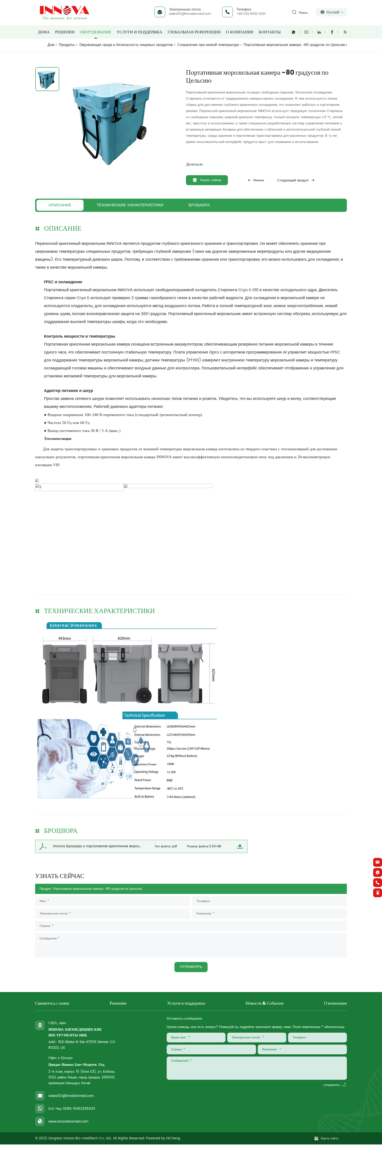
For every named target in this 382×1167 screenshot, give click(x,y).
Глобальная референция (194, 32)
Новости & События (264, 1003)
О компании (239, 32)
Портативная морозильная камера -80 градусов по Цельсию (294, 45)
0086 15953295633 (79, 1108)
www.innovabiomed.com (68, 1121)
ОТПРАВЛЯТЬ (191, 966)
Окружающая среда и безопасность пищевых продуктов (126, 45)
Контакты (270, 32)
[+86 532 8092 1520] (377, 882)
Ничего (258, 180)
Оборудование (95, 32)
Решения (64, 32)
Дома (44, 32)
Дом (51, 45)
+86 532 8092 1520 (251, 13)
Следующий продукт (293, 180)
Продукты (67, 45)
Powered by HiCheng (163, 1138)
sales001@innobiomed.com (190, 13)
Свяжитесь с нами (52, 1003)
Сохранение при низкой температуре (208, 45)
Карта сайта (329, 1138)
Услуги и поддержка (139, 32)
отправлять (332, 1085)
